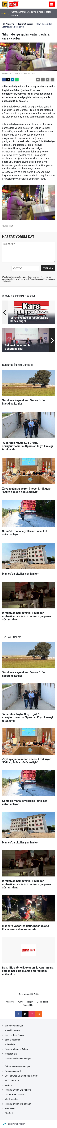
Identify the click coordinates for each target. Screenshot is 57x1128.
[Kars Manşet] (10, 4)
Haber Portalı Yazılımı (16, 1124)
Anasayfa (9, 24)
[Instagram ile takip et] (31, 1014)
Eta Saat (9, 1113)
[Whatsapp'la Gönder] (17, 79)
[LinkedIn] (12, 79)
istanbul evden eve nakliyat (18, 1058)
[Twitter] (8, 79)
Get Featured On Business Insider (21, 1075)
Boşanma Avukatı (13, 1071)
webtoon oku (11, 1053)
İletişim (30, 1002)
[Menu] (51, 4)
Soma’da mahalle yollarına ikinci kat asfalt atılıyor (31, 14)
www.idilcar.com (12, 1030)
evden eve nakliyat (14, 1025)
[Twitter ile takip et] (25, 1014)
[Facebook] (4, 79)
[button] (43, 79)
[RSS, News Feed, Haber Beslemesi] (38, 1014)
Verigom (9, 1085)
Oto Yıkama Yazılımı (14, 1094)
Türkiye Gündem (25, 24)
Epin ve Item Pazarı (14, 1035)
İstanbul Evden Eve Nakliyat (18, 1090)
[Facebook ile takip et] (18, 1014)
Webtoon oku (11, 1099)
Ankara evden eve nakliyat (17, 1066)
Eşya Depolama (12, 1039)
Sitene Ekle (28, 1005)
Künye (20, 1002)
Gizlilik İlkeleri (42, 1002)
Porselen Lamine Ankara (16, 1049)
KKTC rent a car (12, 1080)
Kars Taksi (10, 1108)
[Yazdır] (38, 79)
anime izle (10, 1044)
